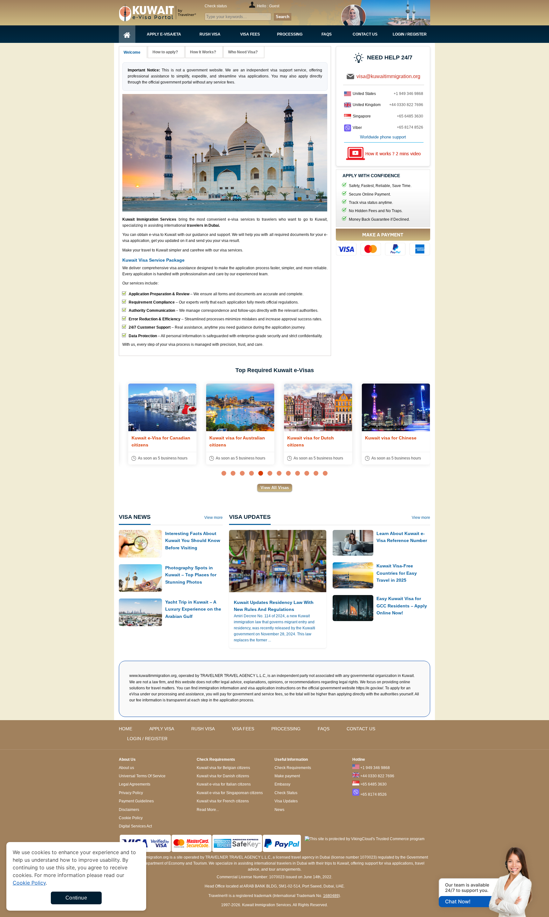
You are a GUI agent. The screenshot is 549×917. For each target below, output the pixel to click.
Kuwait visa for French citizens (223, 801)
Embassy (282, 784)
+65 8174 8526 (410, 127)
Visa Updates (286, 801)
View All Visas (275, 487)
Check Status (285, 793)
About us (126, 768)
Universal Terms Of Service (142, 776)
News (279, 809)
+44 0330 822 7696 (406, 105)
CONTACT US (361, 728)
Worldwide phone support (383, 137)
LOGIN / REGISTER (147, 738)
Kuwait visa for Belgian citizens (223, 768)
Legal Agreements (134, 784)
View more (213, 517)
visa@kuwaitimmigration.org (388, 76)
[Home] (127, 34)
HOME (125, 728)
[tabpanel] (158, 424)
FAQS (323, 728)
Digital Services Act (135, 826)
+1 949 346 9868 (408, 93)
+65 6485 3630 (410, 116)
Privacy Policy (131, 793)
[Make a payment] (383, 243)
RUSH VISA (203, 728)
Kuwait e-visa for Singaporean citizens (230, 793)
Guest (274, 6)
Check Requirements (292, 768)
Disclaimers (129, 809)
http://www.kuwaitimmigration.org (170, 12)
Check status (216, 6)
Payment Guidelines (136, 801)
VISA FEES (243, 728)
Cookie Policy (131, 818)
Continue (76, 897)
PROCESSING (286, 728)
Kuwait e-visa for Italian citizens (224, 784)
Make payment (287, 776)
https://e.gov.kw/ (369, 688)
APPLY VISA (161, 728)
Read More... (208, 809)
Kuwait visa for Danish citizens (223, 776)
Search (282, 16)
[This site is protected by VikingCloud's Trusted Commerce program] (364, 839)
